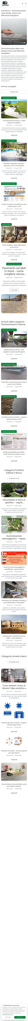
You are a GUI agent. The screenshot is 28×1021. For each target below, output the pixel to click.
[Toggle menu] (25, 3)
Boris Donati (6, 39)
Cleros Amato (9, 208)
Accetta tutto (20, 1017)
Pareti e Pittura (8, 31)
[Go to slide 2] (23, 42)
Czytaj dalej (14, 290)
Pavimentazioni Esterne (9, 98)
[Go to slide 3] (24, 42)
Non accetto (8, 1017)
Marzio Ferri (9, 168)
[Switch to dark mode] (22, 3)
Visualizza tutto (14, 92)
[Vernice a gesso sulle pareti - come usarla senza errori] (14, 31)
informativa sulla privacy (7, 1014)
